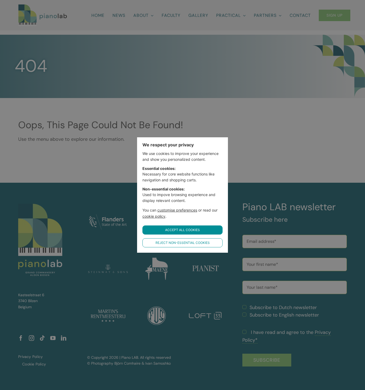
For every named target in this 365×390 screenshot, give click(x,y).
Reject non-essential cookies (183, 243)
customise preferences (177, 210)
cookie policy (153, 216)
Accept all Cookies (182, 230)
